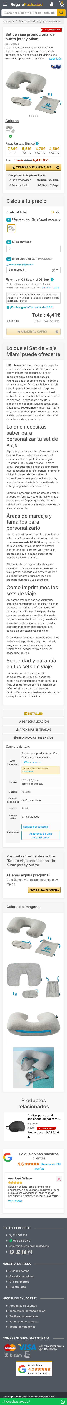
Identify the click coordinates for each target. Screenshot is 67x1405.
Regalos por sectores (35, 826)
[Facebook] (24, 1252)
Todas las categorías (22, 1326)
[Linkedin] (18, 1252)
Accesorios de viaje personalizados (40, 835)
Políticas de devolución (24, 1316)
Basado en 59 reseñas (38, 1373)
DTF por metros (19, 1281)
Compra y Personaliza (33, 167)
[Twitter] (12, 1252)
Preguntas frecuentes (23, 1305)
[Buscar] (61, 12)
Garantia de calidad (21, 1276)
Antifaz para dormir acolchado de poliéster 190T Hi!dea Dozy (42, 1119)
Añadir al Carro (33, 331)
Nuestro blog (17, 1286)
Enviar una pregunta (44, 890)
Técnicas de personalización (27, 1310)
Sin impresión (17, 269)
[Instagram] (30, 1252)
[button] (37, 143)
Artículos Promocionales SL (40, 1396)
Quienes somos (19, 1270)
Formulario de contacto (23, 1321)
